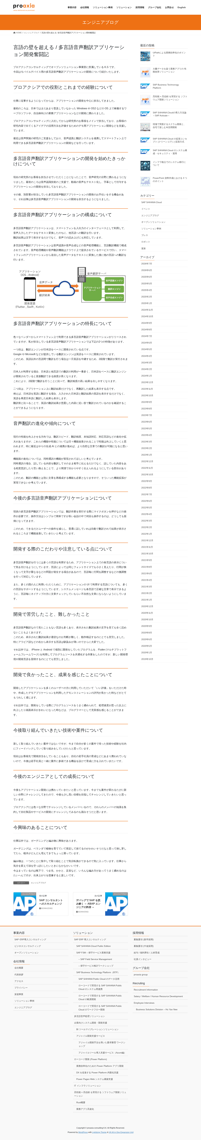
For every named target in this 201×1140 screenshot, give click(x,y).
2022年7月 (146, 494)
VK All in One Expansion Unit (121, 1132)
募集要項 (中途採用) (144, 946)
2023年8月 (146, 408)
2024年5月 (146, 349)
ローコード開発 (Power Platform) (90, 1059)
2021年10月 (147, 553)
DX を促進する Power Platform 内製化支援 (97, 1072)
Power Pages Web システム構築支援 (94, 1079)
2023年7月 (146, 415)
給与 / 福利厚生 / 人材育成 (147, 952)
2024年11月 (147, 310)
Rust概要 (80, 1102)
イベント (145, 209)
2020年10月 (147, 619)
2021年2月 (146, 593)
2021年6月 (146, 573)
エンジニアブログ (38, 883)
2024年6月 (146, 342)
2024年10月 (147, 316)
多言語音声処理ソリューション (89, 1016)
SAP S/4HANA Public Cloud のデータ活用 (99, 979)
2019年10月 (147, 659)
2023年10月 (147, 395)
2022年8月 (146, 487)
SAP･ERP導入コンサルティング (30, 939)
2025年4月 (146, 290)
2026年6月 (146, 270)
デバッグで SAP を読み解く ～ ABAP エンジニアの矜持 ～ (88, 904)
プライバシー (21, 987)
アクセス (18, 981)
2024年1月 (146, 375)
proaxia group (141, 974)
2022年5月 (146, 507)
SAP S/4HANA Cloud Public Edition (93, 946)
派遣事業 (18, 994)
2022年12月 (147, 461)
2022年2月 (146, 527)
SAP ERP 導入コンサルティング (90, 939)
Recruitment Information (146, 989)
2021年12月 (147, 540)
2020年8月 (146, 632)
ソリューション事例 (151, 228)
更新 (143, 248)
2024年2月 (146, 369)
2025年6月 (146, 277)
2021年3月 (146, 586)
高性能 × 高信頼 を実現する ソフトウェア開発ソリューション (100, 1094)
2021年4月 (146, 580)
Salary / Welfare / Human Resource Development (158, 996)
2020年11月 (147, 613)
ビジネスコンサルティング (27, 946)
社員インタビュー (142, 959)
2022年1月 (146, 534)
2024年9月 (146, 323)
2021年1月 (146, 599)
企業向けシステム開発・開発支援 (90, 1022)
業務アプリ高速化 (85, 1109)
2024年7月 (146, 336)
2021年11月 (147, 547)
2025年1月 (146, 303)
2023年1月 (146, 455)
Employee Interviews (144, 1003)
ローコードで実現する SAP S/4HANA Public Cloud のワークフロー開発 (100, 1008)
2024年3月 (146, 362)
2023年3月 (146, 441)
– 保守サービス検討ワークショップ (96, 966)
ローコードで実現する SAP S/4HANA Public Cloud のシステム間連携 (100, 987)
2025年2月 (146, 296)
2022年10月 (147, 474)
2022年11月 (147, 468)
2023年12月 (147, 382)
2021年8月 (146, 567)
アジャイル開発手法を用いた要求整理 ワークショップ (102, 1044)
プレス (144, 235)
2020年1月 (146, 652)
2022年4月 (146, 514)
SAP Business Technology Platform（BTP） (98, 972)
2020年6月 (146, 639)
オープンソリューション (153, 222)
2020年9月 (146, 626)
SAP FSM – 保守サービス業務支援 (93, 952)
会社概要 (18, 968)
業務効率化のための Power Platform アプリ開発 (100, 1066)
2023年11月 (147, 389)
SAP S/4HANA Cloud (151, 202)
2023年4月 (146, 435)
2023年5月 (146, 428)
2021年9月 (146, 560)
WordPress (83, 1132)
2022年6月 (146, 501)
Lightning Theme (99, 1132)
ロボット (145, 241)
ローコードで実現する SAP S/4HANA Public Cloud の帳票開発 (100, 997)
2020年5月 (146, 646)
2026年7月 (146, 263)
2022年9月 (146, 481)
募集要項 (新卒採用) (144, 939)
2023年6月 (146, 421)
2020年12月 (147, 606)
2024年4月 (146, 356)
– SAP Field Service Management (95, 959)
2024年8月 (146, 329)
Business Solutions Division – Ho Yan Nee (156, 1009)
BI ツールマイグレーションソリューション (97, 1029)
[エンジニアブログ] (25, 897)
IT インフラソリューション (87, 1085)
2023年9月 (146, 402)
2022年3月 (146, 520)
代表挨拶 (18, 974)
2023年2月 (146, 448)
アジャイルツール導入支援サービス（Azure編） (102, 1052)
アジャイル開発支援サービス (90, 1036)
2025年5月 (146, 283)
